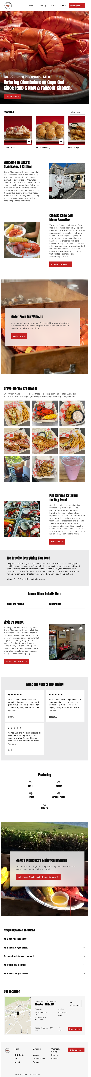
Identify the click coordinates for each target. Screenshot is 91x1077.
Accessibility (35, 1074)
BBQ (16, 1058)
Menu (31, 5)
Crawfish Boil (39, 1058)
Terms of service (20, 1074)
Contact (36, 1062)
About (17, 1062)
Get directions (75, 1003)
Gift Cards (19, 1055)
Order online (74, 1029)
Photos (54, 1055)
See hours (60, 1029)
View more (12, 711)
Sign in (63, 5)
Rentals (54, 1058)
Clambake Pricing (55, 1050)
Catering (42, 5)
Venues (36, 1055)
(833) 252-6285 (62, 1014)
